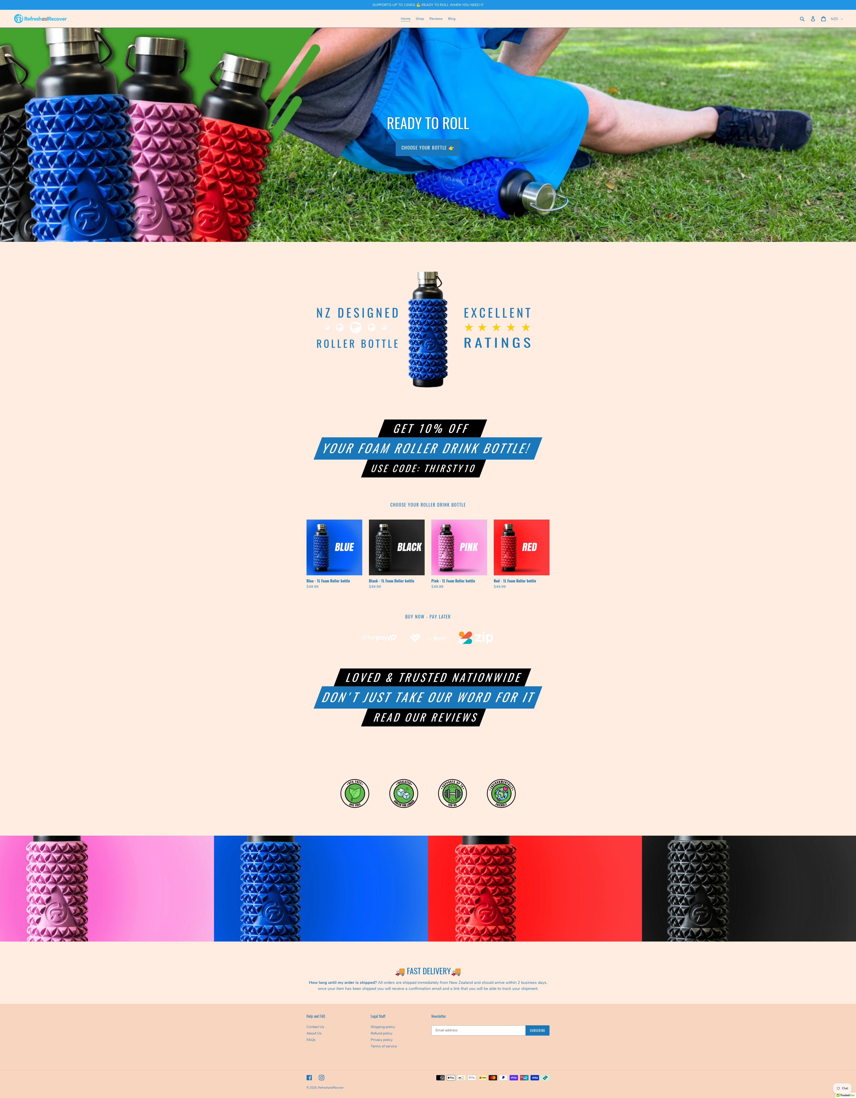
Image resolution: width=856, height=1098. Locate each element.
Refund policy (381, 1033)
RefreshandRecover (331, 1088)
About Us (314, 1033)
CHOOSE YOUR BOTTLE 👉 (428, 147)
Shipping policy (383, 1026)
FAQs (311, 1039)
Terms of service (384, 1046)
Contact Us (315, 1026)
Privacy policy (382, 1039)
